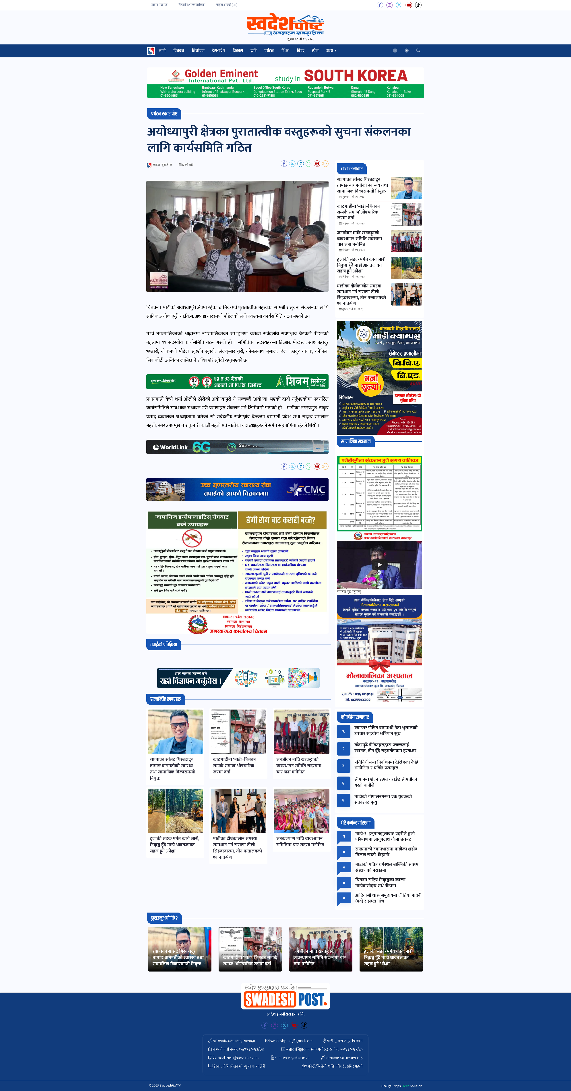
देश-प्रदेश (218, 51)
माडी (162, 51)
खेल (315, 51)
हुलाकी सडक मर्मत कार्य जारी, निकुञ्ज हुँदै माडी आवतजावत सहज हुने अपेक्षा (389, 958)
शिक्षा (285, 51)
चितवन (178, 51)
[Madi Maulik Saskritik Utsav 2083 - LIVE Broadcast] (379, 565)
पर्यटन (269, 51)
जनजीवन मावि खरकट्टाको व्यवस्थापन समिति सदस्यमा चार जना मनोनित (320, 958)
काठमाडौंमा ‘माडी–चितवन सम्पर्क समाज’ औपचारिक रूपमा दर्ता (250, 961)
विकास (238, 51)
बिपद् (300, 51)
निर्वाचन (198, 51)
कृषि (253, 51)
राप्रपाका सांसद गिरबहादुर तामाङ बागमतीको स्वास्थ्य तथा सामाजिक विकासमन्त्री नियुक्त (178, 958)
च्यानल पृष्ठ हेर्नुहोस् (349, 592)
